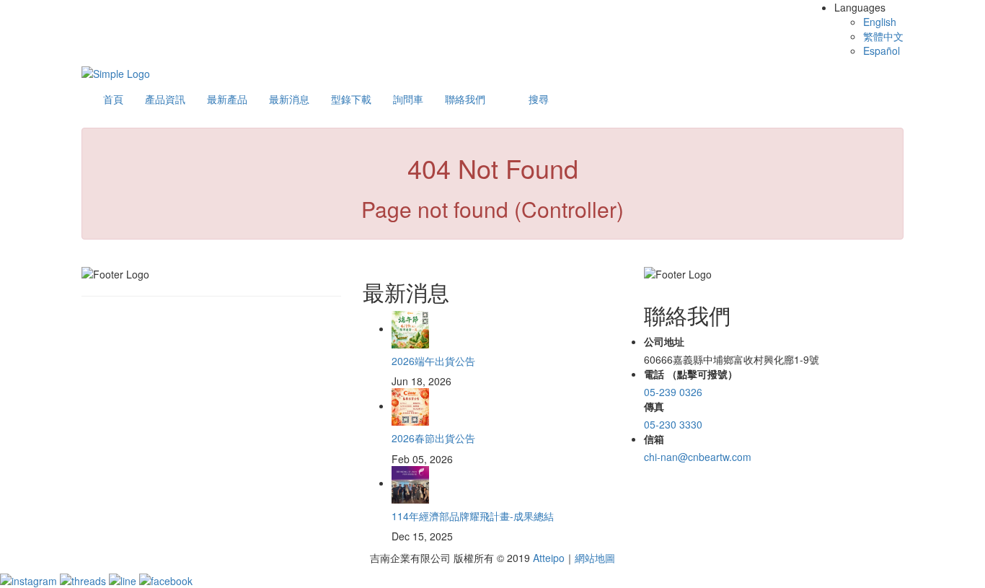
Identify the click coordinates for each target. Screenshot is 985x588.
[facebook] (166, 579)
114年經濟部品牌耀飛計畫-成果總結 (473, 516)
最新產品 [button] (227, 99)
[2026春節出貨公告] (410, 405)
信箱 (654, 438)
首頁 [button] (113, 99)
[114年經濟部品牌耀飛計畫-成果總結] (410, 482)
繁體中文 (883, 36)
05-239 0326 (673, 392)
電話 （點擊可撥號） (691, 374)
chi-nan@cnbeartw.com (697, 456)
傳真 (654, 406)
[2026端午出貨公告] (410, 328)
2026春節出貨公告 (433, 438)
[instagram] (30, 579)
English (879, 21)
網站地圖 (595, 557)
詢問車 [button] (408, 99)
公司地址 (664, 341)
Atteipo (549, 557)
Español (881, 50)
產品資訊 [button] (165, 99)
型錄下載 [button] (351, 99)
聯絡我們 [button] (465, 99)
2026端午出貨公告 (433, 361)
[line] (124, 579)
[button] (539, 99)
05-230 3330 (673, 424)
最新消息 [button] (289, 99)
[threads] (84, 579)
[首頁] (115, 72)
